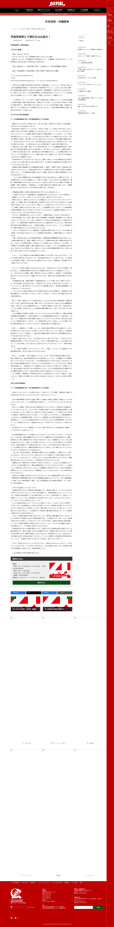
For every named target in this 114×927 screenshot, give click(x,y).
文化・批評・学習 (57, 882)
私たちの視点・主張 (110, 31)
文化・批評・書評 (27, 743)
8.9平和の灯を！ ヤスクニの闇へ (87, 78)
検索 (98, 907)
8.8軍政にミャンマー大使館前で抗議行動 (90, 49)
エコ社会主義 (109, 37)
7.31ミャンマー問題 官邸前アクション (89, 56)
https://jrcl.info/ (31, 907)
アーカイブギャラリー (90, 875)
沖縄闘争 (81, 40)
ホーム (109, 9)
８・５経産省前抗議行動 (85, 62)
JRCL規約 (108, 25)
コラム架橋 (74, 882)
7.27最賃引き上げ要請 (84, 91)
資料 (81, 882)
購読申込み (41, 583)
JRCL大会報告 (109, 14)
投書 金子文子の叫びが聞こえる (88, 106)
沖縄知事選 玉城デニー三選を (86, 113)
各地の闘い (82, 37)
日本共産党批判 (15, 882)
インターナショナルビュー (27, 875)
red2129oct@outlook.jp (79, 901)
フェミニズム (109, 42)
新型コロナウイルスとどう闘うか (58, 743)
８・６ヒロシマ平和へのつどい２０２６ (90, 84)
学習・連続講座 (90, 743)
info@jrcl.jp (47, 897)
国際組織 (58, 875)
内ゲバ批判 (25, 882)
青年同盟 (33, 882)
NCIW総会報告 (109, 20)
